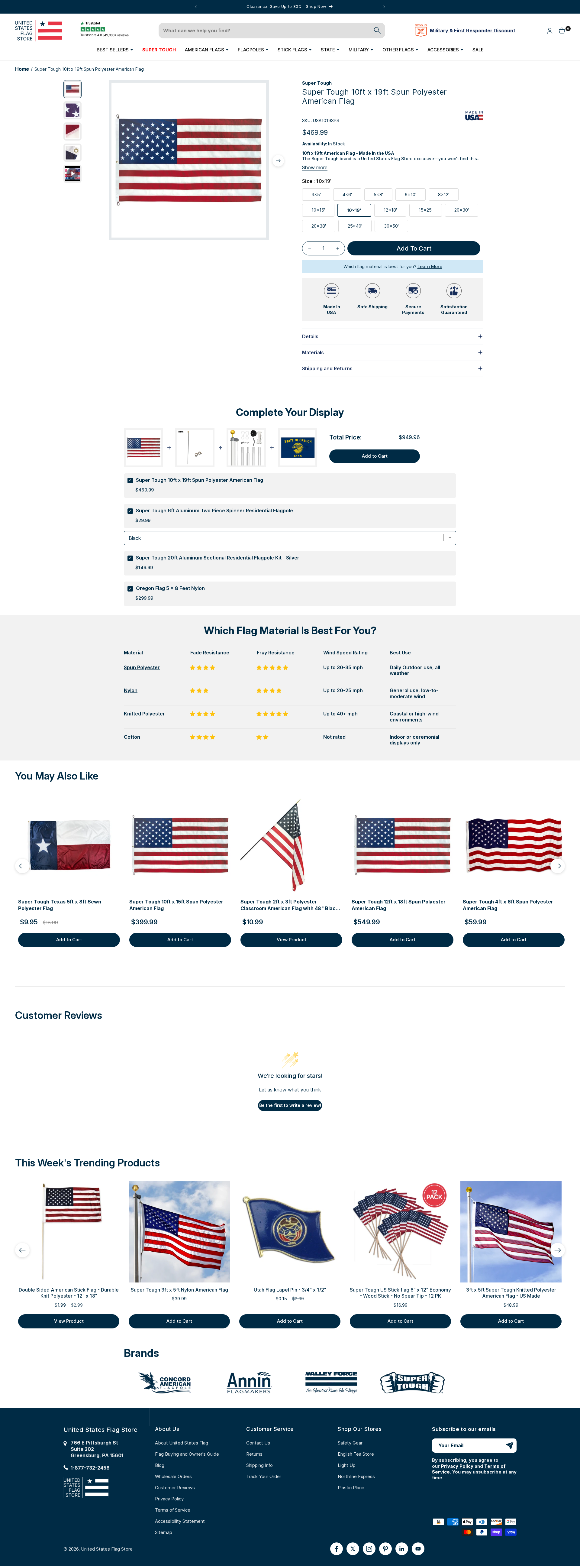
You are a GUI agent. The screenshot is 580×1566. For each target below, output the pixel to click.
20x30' (466, 212)
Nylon (130, 690)
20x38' (323, 227)
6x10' (415, 196)
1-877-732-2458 (90, 1468)
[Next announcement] (384, 6)
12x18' (395, 212)
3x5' (320, 196)
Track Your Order (263, 1476)
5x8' (383, 196)
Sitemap (163, 1532)
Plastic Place (351, 1487)
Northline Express (356, 1476)
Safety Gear (350, 1443)
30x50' (396, 227)
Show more (314, 167)
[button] (115, 49)
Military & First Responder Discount (472, 31)
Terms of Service (172, 1510)
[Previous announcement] (195, 6)
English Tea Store (356, 1454)
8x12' (448, 196)
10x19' (359, 212)
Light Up (347, 1465)
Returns (254, 1454)
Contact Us (258, 1443)
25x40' (360, 227)
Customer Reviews (175, 1487)
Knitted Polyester (144, 714)
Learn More (429, 266)
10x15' (322, 212)
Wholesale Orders (173, 1476)
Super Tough (317, 83)
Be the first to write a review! (290, 1105)
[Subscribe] (509, 1445)
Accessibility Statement (180, 1521)
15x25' (430, 212)
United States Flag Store (107, 1549)
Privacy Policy (169, 1499)
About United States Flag (181, 1443)
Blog (159, 1465)
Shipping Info (259, 1465)
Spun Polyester (142, 667)
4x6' (352, 196)
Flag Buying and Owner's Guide (187, 1454)
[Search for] (377, 30)
